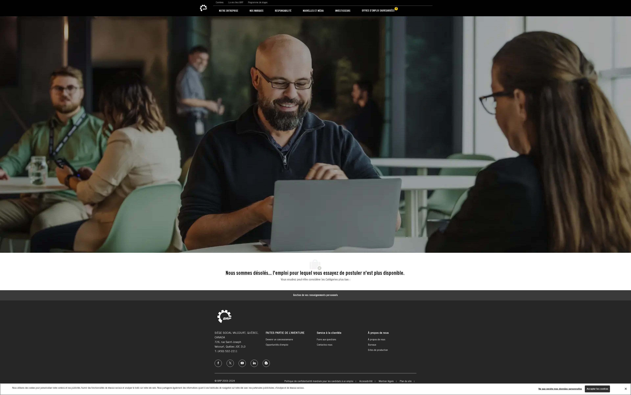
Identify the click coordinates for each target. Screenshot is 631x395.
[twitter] (230, 363)
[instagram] (242, 363)
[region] (315, 389)
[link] (203, 8)
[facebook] (218, 363)
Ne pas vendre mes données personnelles (560, 389)
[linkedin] (254, 363)
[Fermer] (625, 388)
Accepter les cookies (597, 389)
